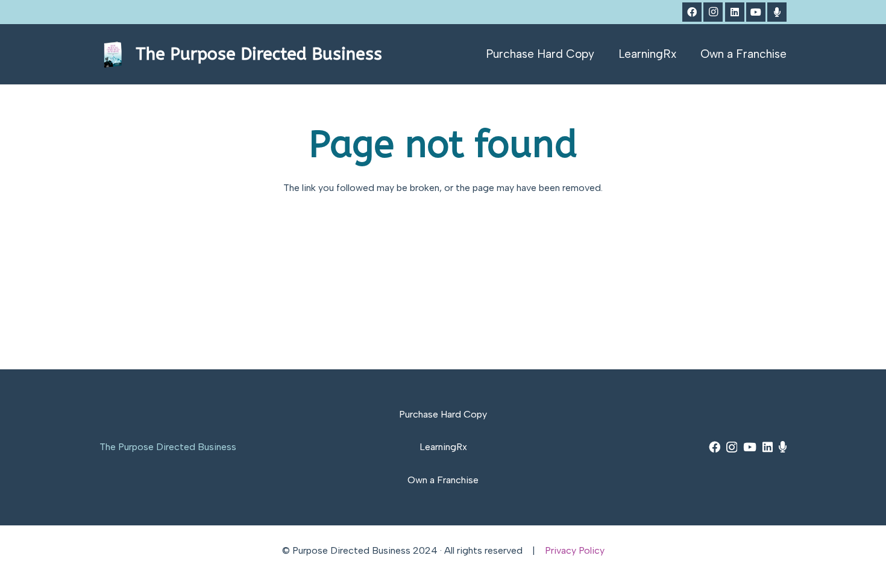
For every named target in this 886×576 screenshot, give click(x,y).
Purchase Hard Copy (443, 414)
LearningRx (443, 446)
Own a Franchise (443, 480)
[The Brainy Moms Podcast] (777, 12)
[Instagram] (713, 12)
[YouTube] (755, 12)
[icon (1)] (113, 54)
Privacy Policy (575, 550)
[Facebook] (692, 12)
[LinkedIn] (734, 12)
